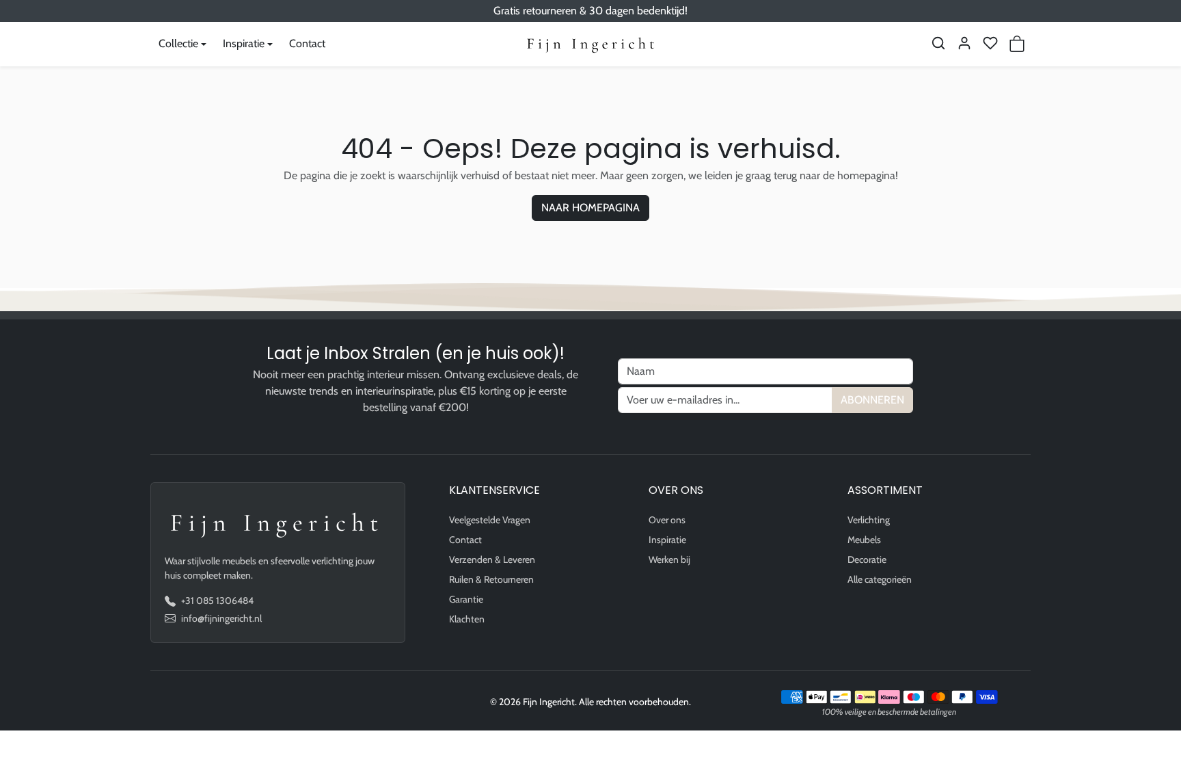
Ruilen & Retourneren (491, 579)
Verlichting (868, 520)
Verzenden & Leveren (492, 559)
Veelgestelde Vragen (489, 520)
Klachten (467, 619)
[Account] (964, 43)
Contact (307, 43)
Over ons (667, 520)
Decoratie (866, 559)
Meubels (864, 540)
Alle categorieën (879, 579)
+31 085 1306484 (217, 600)
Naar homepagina (590, 207)
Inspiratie (667, 540)
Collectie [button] (178, 43)
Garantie (466, 599)
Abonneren (872, 399)
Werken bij (669, 559)
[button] (938, 43)
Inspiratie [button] (243, 43)
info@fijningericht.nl (221, 618)
